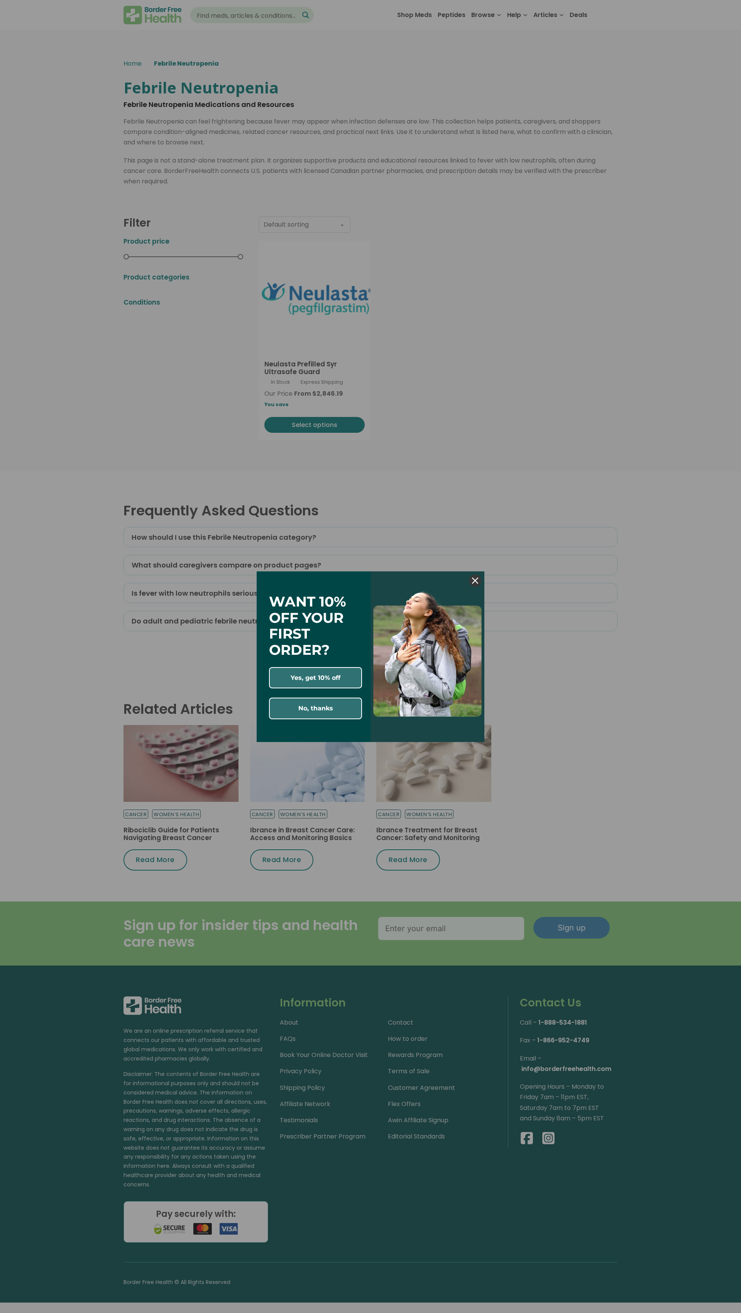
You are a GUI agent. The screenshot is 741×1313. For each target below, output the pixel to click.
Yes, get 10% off (315, 677)
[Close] (475, 580)
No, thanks (315, 708)
